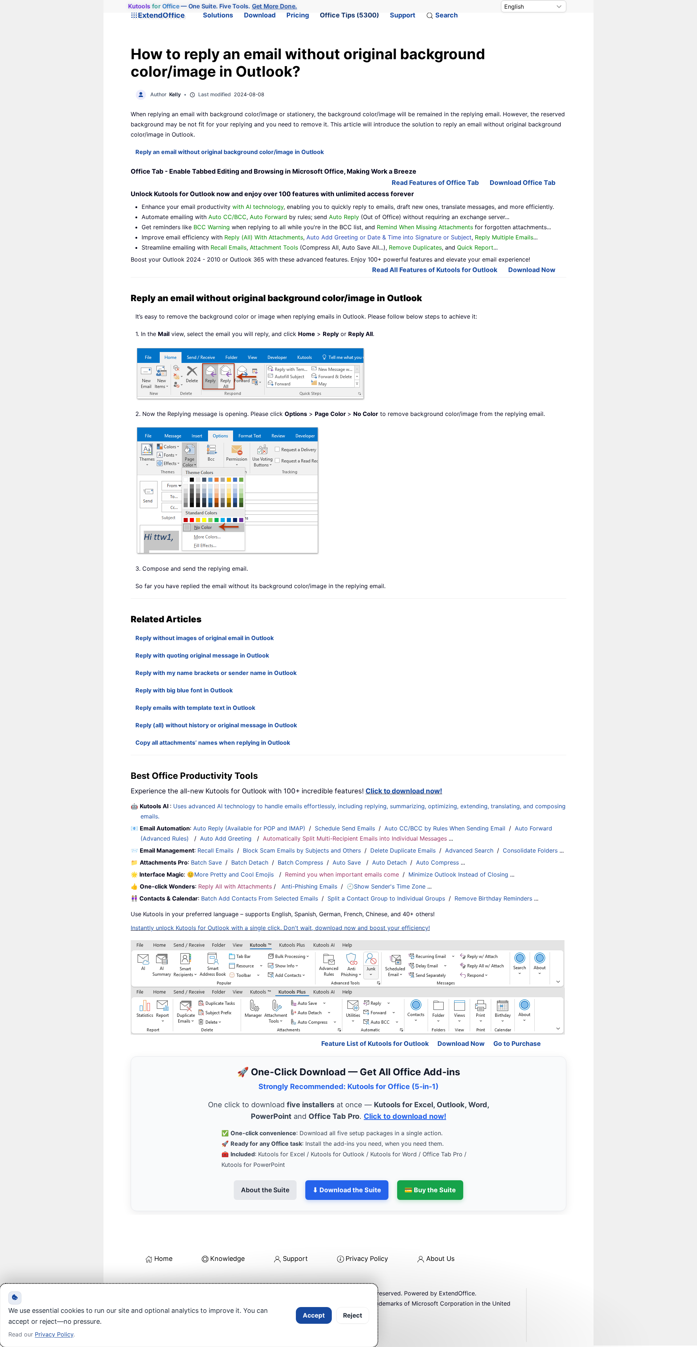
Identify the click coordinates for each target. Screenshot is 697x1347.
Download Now (531, 270)
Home (163, 1258)
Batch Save (206, 862)
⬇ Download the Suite (347, 1190)
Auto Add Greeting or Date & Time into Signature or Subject (389, 237)
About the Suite (265, 1190)
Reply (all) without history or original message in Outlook (216, 725)
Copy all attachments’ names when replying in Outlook (212, 742)
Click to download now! (404, 791)
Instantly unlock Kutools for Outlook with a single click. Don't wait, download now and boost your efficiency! (280, 927)
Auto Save (347, 862)
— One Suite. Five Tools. (212, 6)
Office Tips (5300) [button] (349, 15)
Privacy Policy (367, 1258)
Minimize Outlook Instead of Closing (458, 874)
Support (402, 15)
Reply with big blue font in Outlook (184, 690)
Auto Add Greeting (226, 838)
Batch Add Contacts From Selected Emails (259, 898)
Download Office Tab (522, 182)
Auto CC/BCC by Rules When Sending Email (444, 828)
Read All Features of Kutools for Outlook (434, 270)
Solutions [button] (218, 15)
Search (446, 15)
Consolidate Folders (530, 850)
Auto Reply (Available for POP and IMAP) (249, 828)
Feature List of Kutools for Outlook (375, 1043)
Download (260, 15)
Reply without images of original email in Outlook (204, 638)
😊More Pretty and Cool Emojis (231, 874)
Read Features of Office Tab (435, 182)
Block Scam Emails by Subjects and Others (302, 850)
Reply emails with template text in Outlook (195, 707)
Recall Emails (215, 850)
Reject (352, 1315)
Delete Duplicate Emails (403, 850)
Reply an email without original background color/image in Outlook (229, 151)
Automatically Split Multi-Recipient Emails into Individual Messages (355, 838)
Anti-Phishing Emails (309, 886)
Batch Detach (249, 862)
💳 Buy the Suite (430, 1190)
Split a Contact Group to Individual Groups (386, 898)
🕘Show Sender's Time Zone (386, 886)
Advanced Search (469, 850)
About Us (440, 1258)
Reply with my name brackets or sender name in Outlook (216, 672)
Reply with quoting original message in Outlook (202, 655)
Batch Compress (300, 862)
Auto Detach (389, 862)
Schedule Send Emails (345, 828)
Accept (314, 1315)
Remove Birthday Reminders (493, 898)
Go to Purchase (517, 1043)
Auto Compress (437, 862)
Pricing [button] (297, 15)
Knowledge (227, 1258)
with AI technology (258, 206)
